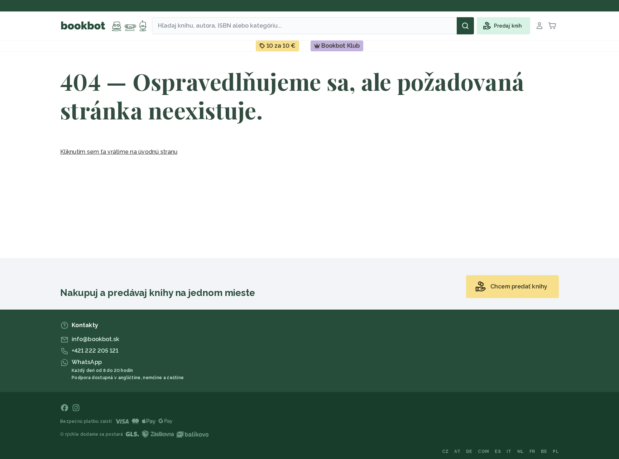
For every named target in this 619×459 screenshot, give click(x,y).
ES (498, 451)
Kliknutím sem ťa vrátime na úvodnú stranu (118, 151)
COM (483, 451)
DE (469, 451)
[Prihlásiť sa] (539, 25)
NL (520, 451)
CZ (445, 451)
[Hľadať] (465, 25)
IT (509, 451)
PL (556, 451)
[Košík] (552, 25)
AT (457, 451)
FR (532, 451)
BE (544, 451)
